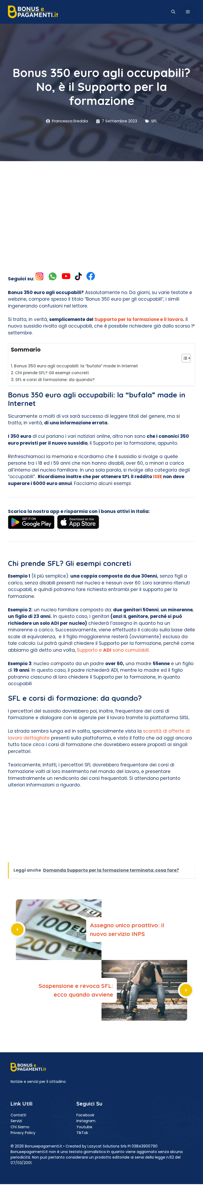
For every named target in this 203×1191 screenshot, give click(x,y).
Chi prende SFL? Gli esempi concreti (52, 373)
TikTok (82, 1132)
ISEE (157, 476)
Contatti (18, 1115)
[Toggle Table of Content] (184, 358)
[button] (173, 11)
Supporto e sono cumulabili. (113, 650)
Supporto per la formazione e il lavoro (138, 319)
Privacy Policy (23, 1132)
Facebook (85, 1115)
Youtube (84, 1127)
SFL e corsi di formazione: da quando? (55, 379)
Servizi (16, 1120)
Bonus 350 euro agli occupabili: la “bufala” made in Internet (76, 366)
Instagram (85, 1120)
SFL (154, 121)
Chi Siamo (20, 1127)
